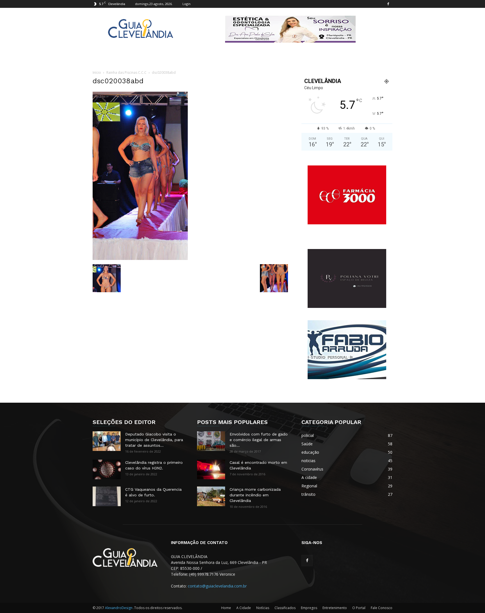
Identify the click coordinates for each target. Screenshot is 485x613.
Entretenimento (334, 607)
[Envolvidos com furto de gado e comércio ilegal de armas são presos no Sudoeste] (211, 441)
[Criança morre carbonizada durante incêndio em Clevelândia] (211, 496)
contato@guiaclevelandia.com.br (217, 586)
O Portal (358, 607)
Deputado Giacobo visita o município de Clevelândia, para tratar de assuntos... (154, 440)
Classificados (285, 607)
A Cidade (243, 607)
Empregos (309, 607)
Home (226, 607)
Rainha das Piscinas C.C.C (126, 72)
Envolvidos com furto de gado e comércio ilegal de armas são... (259, 440)
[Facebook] (388, 4)
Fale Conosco (381, 607)
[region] (290, 29)
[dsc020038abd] (140, 258)
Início (97, 72)
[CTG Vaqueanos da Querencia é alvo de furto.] (107, 496)
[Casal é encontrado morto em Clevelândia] (211, 469)
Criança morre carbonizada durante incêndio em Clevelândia (255, 495)
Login (186, 4)
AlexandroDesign (119, 607)
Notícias (262, 607)
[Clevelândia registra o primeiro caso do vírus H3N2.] (107, 469)
